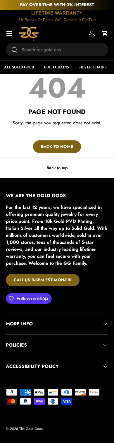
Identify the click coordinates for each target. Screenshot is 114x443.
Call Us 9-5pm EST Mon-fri (43, 280)
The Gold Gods (31, 428)
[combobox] (57, 49)
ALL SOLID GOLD (19, 67)
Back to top (57, 168)
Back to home (57, 146)
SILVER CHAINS (93, 67)
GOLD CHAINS (56, 67)
